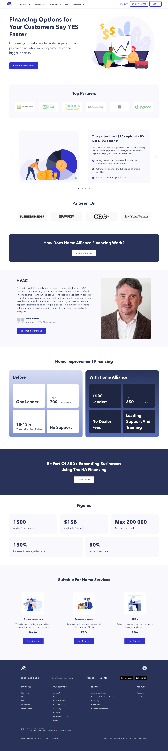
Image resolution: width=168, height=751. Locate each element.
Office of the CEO (61, 716)
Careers (56, 712)
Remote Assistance (99, 709)
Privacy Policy (51, 738)
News (55, 720)
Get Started (84, 479)
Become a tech (60, 705)
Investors (57, 697)
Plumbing (95, 701)
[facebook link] (97, 678)
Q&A (23, 701)
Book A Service (139, 4)
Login (155, 4)
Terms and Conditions (31, 738)
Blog (23, 697)
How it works (59, 701)
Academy (57, 709)
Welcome (25, 693)
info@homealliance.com (62, 678)
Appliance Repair (98, 693)
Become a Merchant (23, 65)
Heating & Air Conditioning (103, 697)
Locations (25, 705)
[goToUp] (144, 668)
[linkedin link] (105, 678)
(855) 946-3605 (122, 4)
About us (57, 693)
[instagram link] (101, 678)
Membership (26, 709)
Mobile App (142, 697)
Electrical (95, 705)
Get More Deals (84, 253)
